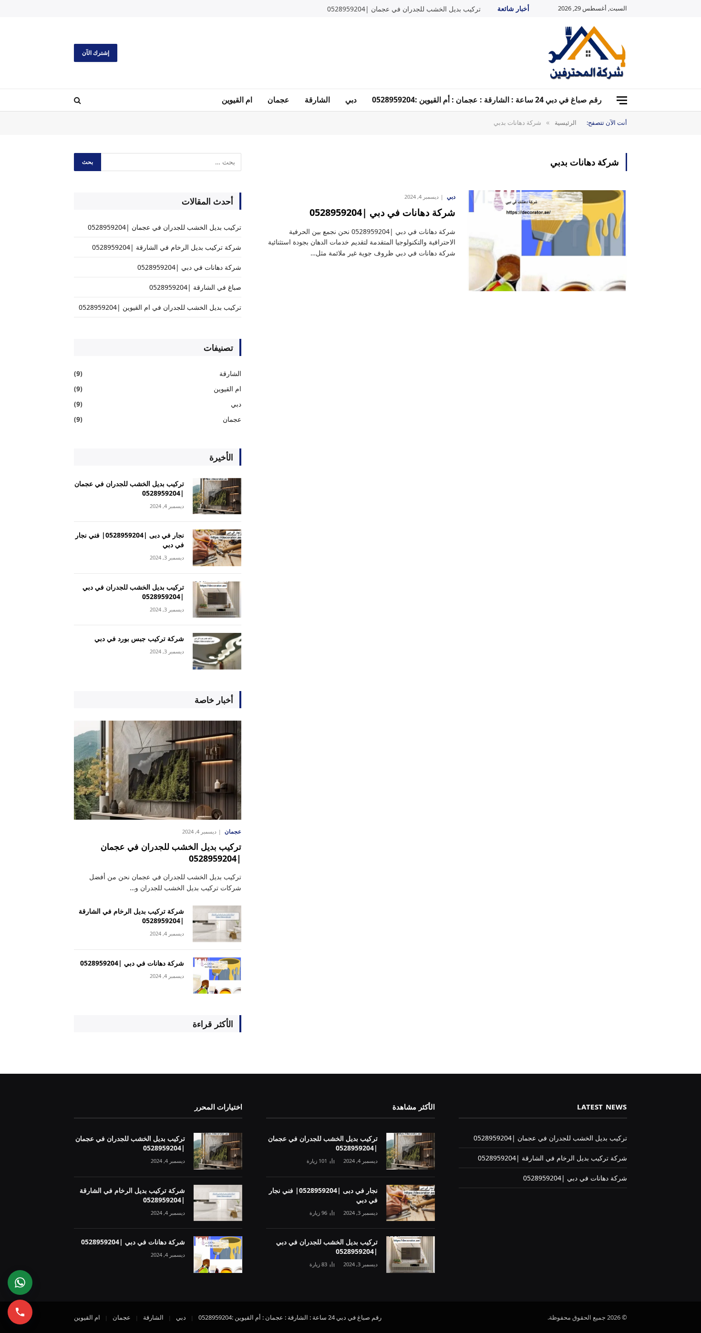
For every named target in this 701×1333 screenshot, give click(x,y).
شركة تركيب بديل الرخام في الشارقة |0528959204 (166, 247)
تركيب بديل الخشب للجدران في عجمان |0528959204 (404, 9)
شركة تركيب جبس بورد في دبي (139, 638)
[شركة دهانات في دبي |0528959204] (547, 241)
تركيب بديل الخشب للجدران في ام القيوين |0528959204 (160, 307)
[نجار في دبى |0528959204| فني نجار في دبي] (217, 547)
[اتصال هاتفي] (20, 1312)
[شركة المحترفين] (587, 53)
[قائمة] (622, 100)
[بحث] (78, 100)
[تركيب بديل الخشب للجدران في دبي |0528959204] (217, 599)
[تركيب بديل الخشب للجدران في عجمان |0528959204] (217, 496)
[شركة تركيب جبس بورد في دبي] (217, 651)
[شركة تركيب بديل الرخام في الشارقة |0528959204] (217, 924)
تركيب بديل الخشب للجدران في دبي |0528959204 (133, 591)
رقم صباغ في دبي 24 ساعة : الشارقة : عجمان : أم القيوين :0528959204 (487, 99)
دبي (351, 99)
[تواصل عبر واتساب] (20, 1282)
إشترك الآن (95, 53)
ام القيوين (237, 99)
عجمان (278, 99)
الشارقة (317, 99)
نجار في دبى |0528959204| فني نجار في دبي (129, 539)
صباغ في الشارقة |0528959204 (195, 287)
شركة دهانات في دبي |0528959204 (382, 212)
